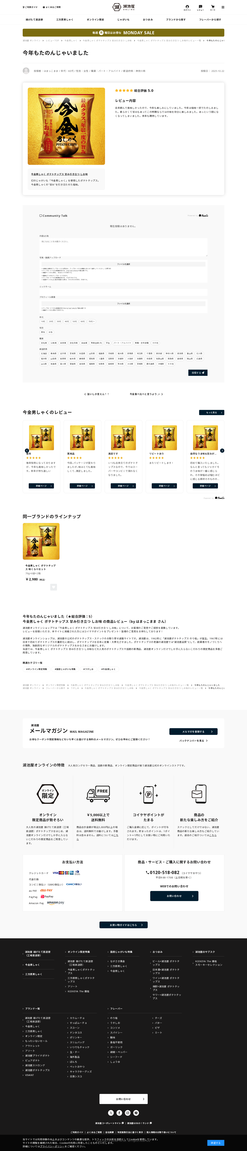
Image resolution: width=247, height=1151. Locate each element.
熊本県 (121, 364)
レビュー (200, 10)
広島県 (199, 358)
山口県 (44, 364)
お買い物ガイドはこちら (123, 925)
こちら (213, 835)
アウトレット (32, 1045)
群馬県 (130, 353)
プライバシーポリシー (52, 1146)
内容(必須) (44, 236)
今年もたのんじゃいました (219, 40)
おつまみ (148, 19)
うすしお (75, 688)
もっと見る (211, 412)
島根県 (180, 358)
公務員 (53, 343)
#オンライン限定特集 (36, 669)
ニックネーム (45, 286)
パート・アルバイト (122, 343)
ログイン (187, 10)
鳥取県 (171, 358)
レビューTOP (52, 40)
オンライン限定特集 (55, 685)
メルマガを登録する (193, 731)
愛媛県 (73, 364)
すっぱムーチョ (78, 1022)
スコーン (75, 1027)
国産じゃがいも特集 (121, 951)
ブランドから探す (176, 19)
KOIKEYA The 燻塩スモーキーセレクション (208, 963)
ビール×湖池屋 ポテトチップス (166, 963)
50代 (75, 321)
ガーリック (116, 1047)
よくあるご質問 (53, 7)
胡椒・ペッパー (119, 1052)
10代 (43, 321)
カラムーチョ (77, 1018)
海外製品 (75, 1057)
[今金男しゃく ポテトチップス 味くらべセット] (41, 541)
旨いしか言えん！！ (98, 394)
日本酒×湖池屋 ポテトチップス (166, 971)
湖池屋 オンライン (31, 40)
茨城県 (111, 353)
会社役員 (74, 343)
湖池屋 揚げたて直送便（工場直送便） (38, 953)
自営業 (63, 343)
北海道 (44, 353)
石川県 (199, 353)
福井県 (44, 358)
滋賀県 (111, 358)
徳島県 (53, 364)
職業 (41, 338)
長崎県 (111, 364)
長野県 (63, 358)
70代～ (92, 321)
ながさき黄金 (117, 961)
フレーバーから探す (210, 19)
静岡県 (82, 358)
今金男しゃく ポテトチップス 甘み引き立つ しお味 (107, 40)
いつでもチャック (80, 1047)
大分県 (130, 364)
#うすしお (88, 669)
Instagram (128, 1113)
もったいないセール (36, 1041)
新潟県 (180, 353)
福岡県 (92, 364)
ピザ (157, 1027)
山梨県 (53, 358)
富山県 (190, 353)
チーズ (158, 1018)
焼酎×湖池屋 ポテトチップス (166, 988)
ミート (158, 1032)
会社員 (44, 343)
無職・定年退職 (142, 343)
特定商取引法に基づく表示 (130, 1132)
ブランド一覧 (32, 1008)
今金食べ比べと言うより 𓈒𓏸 (145, 394)
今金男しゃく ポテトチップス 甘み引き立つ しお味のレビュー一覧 (169, 40)
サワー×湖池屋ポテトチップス (167, 996)
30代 (59, 321)
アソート (73, 986)
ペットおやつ (77, 1066)
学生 (108, 343)
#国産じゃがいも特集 (65, 669)
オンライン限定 (95, 19)
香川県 (63, 364)
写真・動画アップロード (50, 257)
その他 (155, 343)
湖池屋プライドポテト (37, 1055)
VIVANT (29, 1075)
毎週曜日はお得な (123, 32)
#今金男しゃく (108, 669)
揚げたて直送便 (34, 19)
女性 (50, 332)
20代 (51, 321)
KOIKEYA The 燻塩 (78, 991)
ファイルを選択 (123, 264)
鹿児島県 (150, 364)
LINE (136, 1113)
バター (158, 1022)
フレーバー (116, 1008)
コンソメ (115, 1027)
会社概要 (109, 1132)
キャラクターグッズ (81, 1071)
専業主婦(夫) (96, 343)
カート (213, 10)
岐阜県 (73, 358)
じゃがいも (123, 19)
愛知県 (92, 358)
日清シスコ (76, 1076)
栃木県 (121, 353)
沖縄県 (161, 364)
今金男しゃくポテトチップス (81, 971)
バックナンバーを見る (191, 740)
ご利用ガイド (31, 7)
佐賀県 (102, 364)
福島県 (102, 353)
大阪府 (130, 358)
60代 (83, 321)
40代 (67, 321)
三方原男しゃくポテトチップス (81, 979)
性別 (41, 327)
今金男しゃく (71, 40)
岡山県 (190, 358)
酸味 (112, 1037)
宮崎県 (140, 364)
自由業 (84, 343)
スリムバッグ (77, 1042)
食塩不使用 (116, 1042)
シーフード (116, 1057)
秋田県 (82, 353)
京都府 (121, 358)
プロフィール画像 (47, 297)
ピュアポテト (32, 1060)
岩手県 (63, 353)
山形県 (92, 353)
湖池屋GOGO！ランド (138, 1123)
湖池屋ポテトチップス (37, 1070)
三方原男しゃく (65, 19)
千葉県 (149, 353)
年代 (41, 317)
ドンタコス (76, 1032)
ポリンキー (76, 1037)
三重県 (102, 358)
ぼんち (73, 1061)
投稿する (196, 372)
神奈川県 (170, 353)
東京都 (159, 353)
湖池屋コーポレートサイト (108, 1123)
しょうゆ (115, 1061)
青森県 (53, 353)
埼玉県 (140, 353)
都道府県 (43, 349)
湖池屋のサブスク (205, 951)
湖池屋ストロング (35, 1065)
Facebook (119, 1113)
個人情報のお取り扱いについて (161, 1132)
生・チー (75, 1052)
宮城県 (73, 353)
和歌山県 (160, 358)
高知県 (82, 364)
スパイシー (116, 1032)
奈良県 (149, 358)
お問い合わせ (174, 896)
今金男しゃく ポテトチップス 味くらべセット (40, 567)
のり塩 (114, 1018)
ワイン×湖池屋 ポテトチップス (166, 979)
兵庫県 (140, 358)
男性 (43, 332)
